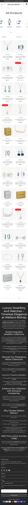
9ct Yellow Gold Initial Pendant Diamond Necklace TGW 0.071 (7, 120)
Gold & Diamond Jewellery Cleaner (7, 141)
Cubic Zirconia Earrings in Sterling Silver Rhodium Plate (20, 162)
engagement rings (22, 341)
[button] (2, 4)
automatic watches (15, 362)
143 (19, 298)
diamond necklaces (12, 346)
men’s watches (10, 368)
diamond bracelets (10, 351)
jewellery (22, 447)
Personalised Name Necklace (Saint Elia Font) (20, 141)
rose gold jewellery (21, 338)
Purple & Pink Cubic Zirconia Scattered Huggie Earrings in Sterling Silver (20, 183)
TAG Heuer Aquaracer (17, 382)
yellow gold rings (9, 338)
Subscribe (14, 495)
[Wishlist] (23, 4)
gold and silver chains (20, 404)
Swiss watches (5, 363)
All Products (8, 8)
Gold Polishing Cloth (20, 203)
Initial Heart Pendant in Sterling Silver (20, 78)
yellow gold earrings (11, 348)
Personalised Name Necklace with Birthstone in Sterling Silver (7, 225)
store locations (13, 428)
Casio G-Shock (23, 384)
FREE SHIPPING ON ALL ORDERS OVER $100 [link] (14, 1)
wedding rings (12, 341)
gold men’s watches (11, 378)
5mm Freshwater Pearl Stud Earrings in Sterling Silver (7, 78)
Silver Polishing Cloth (7, 287)
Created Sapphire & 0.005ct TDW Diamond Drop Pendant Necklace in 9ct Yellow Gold (21, 289)
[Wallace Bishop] (13, 4)
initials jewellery (20, 405)
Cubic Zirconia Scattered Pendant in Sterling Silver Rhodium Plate (7, 57)
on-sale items (16, 441)
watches (5, 449)
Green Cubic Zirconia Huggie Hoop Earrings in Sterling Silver (7, 246)
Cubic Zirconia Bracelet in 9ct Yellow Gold (7, 267)
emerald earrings (22, 348)
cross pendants (13, 407)
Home (2, 8)
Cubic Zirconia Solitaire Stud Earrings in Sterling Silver (20, 245)
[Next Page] (22, 298)
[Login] (21, 4)
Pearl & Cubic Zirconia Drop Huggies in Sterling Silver (20, 267)
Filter (4, 37)
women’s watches (21, 368)
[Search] (4, 4)
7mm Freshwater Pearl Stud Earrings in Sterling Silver (7, 183)
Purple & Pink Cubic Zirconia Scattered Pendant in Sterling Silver (20, 99)
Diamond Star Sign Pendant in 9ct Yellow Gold (20, 224)
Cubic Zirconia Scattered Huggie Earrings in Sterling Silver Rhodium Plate (20, 57)
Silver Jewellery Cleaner (7, 203)
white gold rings (10, 340)
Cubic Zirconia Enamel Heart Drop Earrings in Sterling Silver (7, 99)
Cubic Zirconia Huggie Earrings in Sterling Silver (7, 162)
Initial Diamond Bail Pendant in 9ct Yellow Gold (20, 120)
